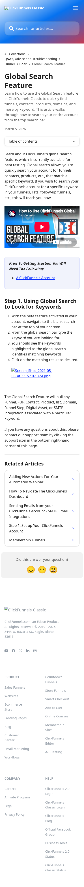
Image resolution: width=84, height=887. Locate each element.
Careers (10, 789)
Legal (8, 806)
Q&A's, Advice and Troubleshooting (30, 59)
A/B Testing (53, 752)
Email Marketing (16, 749)
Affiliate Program (17, 797)
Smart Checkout (57, 699)
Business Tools (56, 843)
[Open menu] (75, 8)
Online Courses (56, 716)
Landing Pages (15, 718)
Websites (11, 696)
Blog (7, 727)
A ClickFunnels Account (35, 277)
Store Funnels (55, 690)
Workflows (12, 757)
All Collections (15, 54)
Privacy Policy (14, 814)
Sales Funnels (14, 687)
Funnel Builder (15, 64)
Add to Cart (53, 708)
